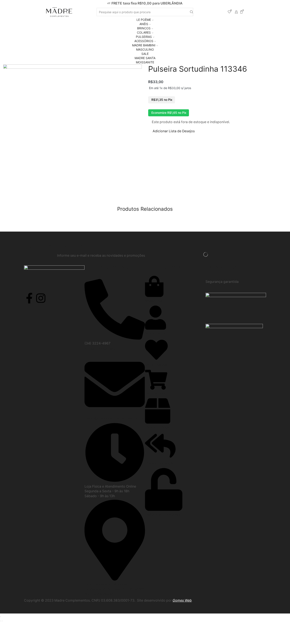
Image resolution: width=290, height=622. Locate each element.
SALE (145, 54)
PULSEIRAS (144, 36)
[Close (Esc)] (0, 616)
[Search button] (191, 12)
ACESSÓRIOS (143, 41)
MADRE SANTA (145, 58)
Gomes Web (182, 600)
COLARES (144, 32)
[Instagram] (40, 298)
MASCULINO (145, 49)
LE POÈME (144, 19)
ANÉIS (143, 24)
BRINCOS (144, 28)
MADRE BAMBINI (143, 45)
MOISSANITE (145, 62)
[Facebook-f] (29, 298)
